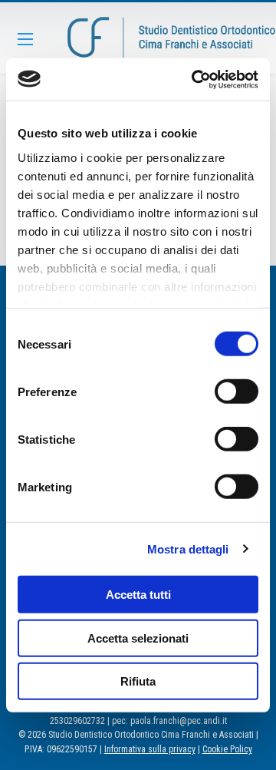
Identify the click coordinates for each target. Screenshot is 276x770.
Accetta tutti (138, 594)
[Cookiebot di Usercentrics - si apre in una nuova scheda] (194, 79)
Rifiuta (138, 681)
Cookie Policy (227, 749)
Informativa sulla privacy (150, 749)
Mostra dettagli (188, 548)
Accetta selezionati (138, 637)
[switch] (236, 391)
